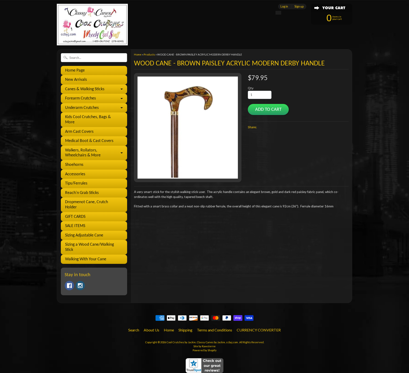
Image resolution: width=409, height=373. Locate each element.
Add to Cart (268, 109)
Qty (250, 88)
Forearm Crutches (80, 98)
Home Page (75, 70)
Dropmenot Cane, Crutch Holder (86, 205)
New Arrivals (76, 79)
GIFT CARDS (75, 216)
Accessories (75, 174)
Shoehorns (74, 165)
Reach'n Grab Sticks (82, 193)
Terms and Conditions (214, 330)
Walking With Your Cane (85, 259)
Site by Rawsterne (204, 346)
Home (138, 54)
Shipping (185, 330)
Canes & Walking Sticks (84, 89)
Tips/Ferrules (76, 183)
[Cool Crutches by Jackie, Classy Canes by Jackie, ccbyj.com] (92, 39)
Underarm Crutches (82, 108)
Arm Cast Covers (79, 131)
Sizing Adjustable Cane (84, 235)
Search (133, 330)
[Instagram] (80, 285)
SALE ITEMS (75, 226)
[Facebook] (69, 285)
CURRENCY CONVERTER (259, 330)
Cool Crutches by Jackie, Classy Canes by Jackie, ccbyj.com (202, 342)
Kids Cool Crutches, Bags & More (88, 119)
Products (149, 54)
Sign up (299, 6)
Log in (284, 6)
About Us (151, 330)
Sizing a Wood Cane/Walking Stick (89, 247)
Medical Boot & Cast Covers (89, 141)
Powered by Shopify (205, 350)
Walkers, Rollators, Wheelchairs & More (83, 153)
